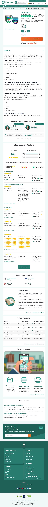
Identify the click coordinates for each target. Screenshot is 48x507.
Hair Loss (7, 456)
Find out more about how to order (36, 394)
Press (37, 500)
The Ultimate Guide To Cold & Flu (13, 405)
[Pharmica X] (27, 484)
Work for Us (7, 476)
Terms (13, 500)
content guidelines (27, 135)
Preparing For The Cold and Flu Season (15, 413)
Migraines (7, 458)
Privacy (24, 500)
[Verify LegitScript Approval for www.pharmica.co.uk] (24, 496)
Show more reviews (24, 267)
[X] (40, 16)
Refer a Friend (29, 459)
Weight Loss (7, 455)
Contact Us (28, 453)
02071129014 (42, 1)
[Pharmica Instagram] (20, 484)
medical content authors (27, 134)
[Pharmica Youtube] (23, 484)
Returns (34, 500)
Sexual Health (8, 459)
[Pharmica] (24, 444)
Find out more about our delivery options (34, 344)
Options (23, 24)
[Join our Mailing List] (29, 435)
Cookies (29, 500)
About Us (7, 471)
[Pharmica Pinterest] (30, 484)
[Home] (3, 8)
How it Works (8, 469)
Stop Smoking (8, 461)
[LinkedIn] (41, 16)
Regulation (19, 500)
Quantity (23, 29)
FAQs (6, 472)
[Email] (43, 16)
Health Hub (7, 474)
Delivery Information (9, 477)
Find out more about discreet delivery (35, 312)
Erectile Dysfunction (9, 453)
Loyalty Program (29, 456)
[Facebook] (38, 16)
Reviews (27, 455)
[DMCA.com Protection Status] (28, 496)
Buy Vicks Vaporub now (31, 39)
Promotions (28, 458)
